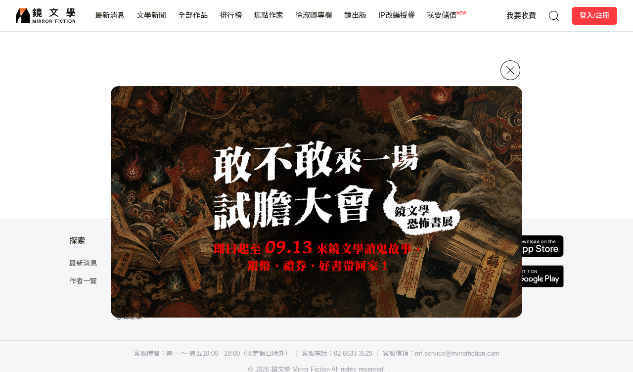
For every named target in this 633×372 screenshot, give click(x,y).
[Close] (510, 70)
